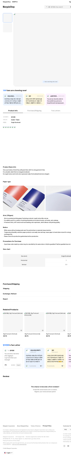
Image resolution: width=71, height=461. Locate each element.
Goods (13, 119)
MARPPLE (15, 2)
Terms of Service (35, 426)
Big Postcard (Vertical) (10, 334)
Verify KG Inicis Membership (19, 444)
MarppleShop (7, 2)
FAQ (65, 429)
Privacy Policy (47, 426)
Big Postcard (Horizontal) (32, 334)
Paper (17, 119)
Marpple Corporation (9, 426)
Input (18, 365)
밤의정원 (13, 117)
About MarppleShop (22, 426)
